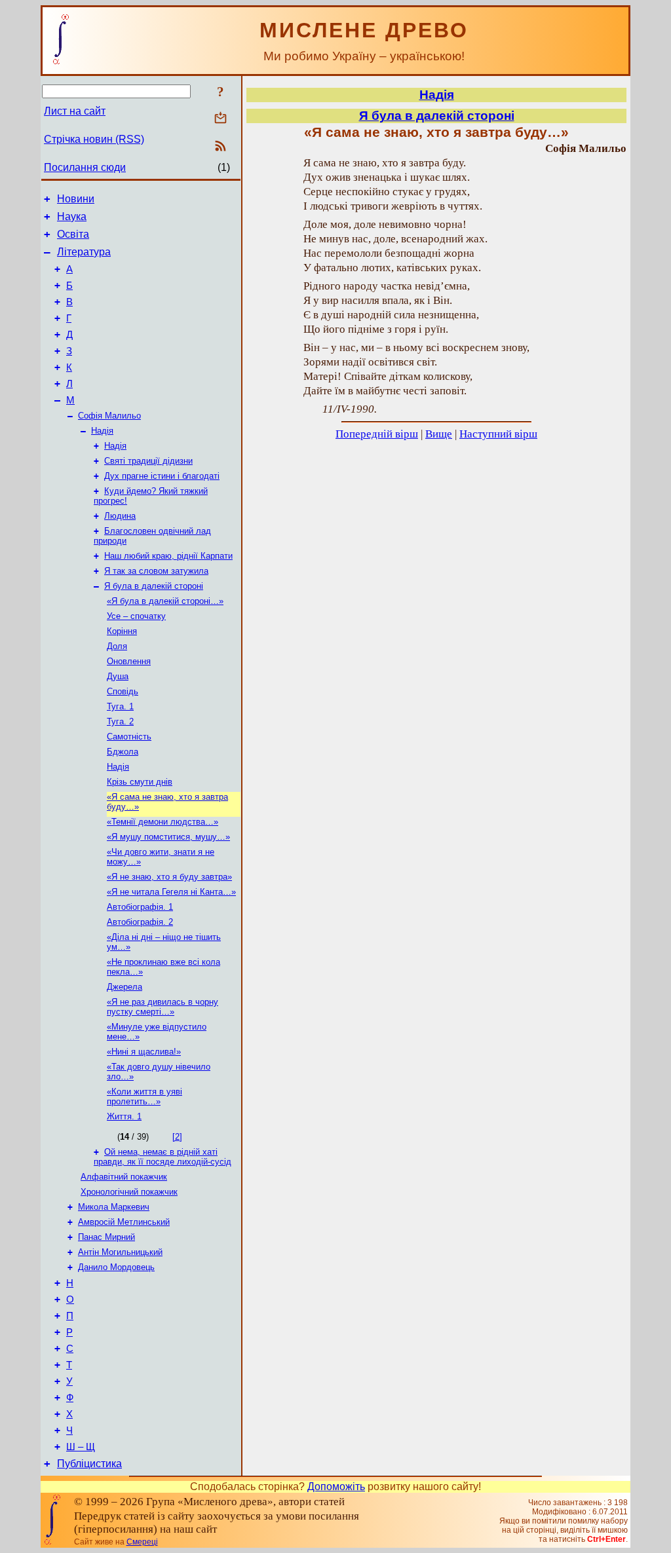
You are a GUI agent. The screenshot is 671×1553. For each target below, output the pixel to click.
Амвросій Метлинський (124, 1222)
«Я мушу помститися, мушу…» (168, 837)
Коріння (122, 631)
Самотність (129, 736)
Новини (75, 198)
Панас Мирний (106, 1237)
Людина (120, 516)
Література (84, 251)
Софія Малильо (109, 416)
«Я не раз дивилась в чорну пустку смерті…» (162, 1007)
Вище (438, 434)
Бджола (122, 752)
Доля (117, 646)
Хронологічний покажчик (129, 1192)
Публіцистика (89, 1463)
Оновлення (129, 661)
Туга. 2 (120, 721)
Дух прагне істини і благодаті (162, 476)
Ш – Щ (80, 1447)
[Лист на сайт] (220, 118)
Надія (102, 431)
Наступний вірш (498, 434)
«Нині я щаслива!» (144, 1052)
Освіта (73, 234)
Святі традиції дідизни (148, 461)
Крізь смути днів (139, 782)
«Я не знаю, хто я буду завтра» (169, 877)
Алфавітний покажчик (124, 1177)
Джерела (124, 987)
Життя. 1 (124, 1116)
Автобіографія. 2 (140, 922)
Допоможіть (336, 1486)
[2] (177, 1137)
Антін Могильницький (120, 1252)
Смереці (142, 1541)
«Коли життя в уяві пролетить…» (144, 1096)
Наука (71, 216)
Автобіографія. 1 (140, 907)
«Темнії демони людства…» (162, 822)
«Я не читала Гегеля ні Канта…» (171, 892)
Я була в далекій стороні (153, 586)
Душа (117, 676)
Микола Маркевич (113, 1207)
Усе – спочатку (136, 616)
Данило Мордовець (116, 1267)
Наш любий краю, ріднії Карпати (168, 556)
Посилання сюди (85, 167)
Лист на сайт (74, 111)
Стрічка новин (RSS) (94, 139)
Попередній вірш (377, 434)
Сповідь (122, 691)
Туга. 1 (120, 706)
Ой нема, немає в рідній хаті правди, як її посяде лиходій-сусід (162, 1157)
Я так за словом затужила (156, 571)
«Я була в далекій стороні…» (165, 601)
